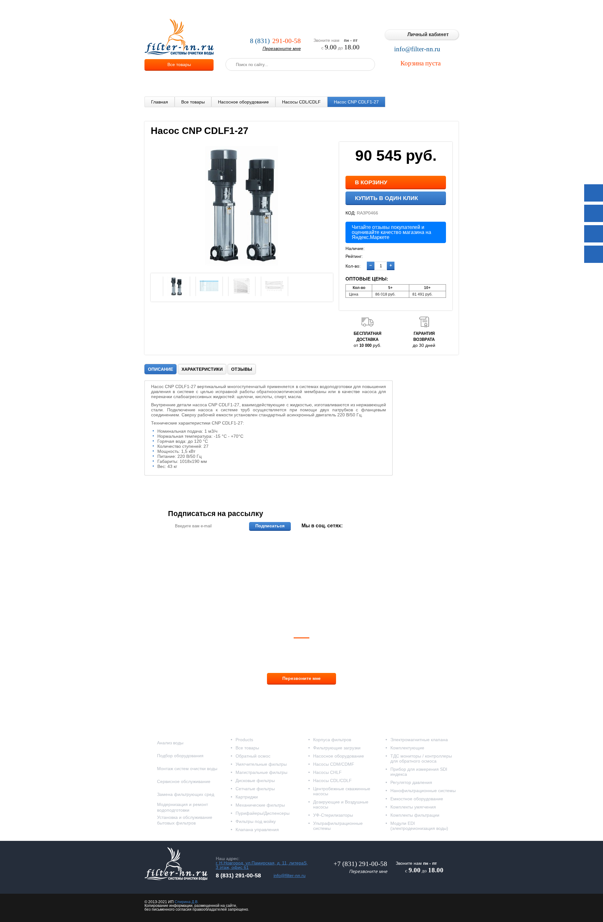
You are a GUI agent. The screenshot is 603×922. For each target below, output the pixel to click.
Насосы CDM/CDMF (333, 764)
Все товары (179, 64)
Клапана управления (257, 829)
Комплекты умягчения (413, 806)
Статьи (422, 9)
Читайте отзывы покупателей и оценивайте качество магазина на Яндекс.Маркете (391, 232)
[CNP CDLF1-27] (242, 266)
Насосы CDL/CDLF (301, 101)
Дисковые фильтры (255, 780)
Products (244, 739)
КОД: (350, 212)
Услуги (251, 9)
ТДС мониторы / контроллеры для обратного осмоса (421, 758)
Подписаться (270, 525)
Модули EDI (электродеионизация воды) (419, 826)
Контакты (446, 9)
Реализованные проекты (337, 9)
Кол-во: (353, 266)
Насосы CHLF (327, 772)
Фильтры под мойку (256, 821)
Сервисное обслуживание (183, 781)
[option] (176, 286)
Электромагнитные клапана (419, 739)
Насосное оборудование (243, 101)
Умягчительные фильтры (261, 764)
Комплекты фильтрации (414, 815)
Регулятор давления (411, 782)
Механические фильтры (260, 805)
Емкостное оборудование (416, 798)
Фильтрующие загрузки (337, 747)
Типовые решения (388, 9)
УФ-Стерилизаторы (333, 815)
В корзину (371, 182)
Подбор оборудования (180, 755)
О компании (224, 9)
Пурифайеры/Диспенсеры (263, 813)
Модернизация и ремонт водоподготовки (182, 807)
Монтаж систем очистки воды (187, 768)
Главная (159, 101)
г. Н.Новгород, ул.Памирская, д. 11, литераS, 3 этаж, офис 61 (262, 865)
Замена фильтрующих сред (185, 794)
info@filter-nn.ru (417, 49)
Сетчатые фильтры (255, 788)
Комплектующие (407, 747)
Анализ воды (170, 742)
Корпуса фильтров (332, 739)
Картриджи (247, 796)
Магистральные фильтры (261, 772)
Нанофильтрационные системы (423, 790)
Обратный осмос (253, 755)
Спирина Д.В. (186, 902)
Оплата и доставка (284, 9)
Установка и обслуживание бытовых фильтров (184, 820)
